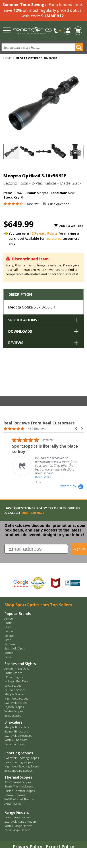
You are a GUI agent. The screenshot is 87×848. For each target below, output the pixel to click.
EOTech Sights (13, 677)
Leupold (9, 631)
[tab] (43, 301)
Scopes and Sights (20, 663)
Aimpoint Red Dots (16, 669)
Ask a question (58, 204)
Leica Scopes (12, 686)
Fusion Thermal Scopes (19, 791)
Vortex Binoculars (15, 740)
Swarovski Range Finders (20, 822)
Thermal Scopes (18, 777)
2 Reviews (32, 204)
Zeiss (7, 657)
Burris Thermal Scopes (19, 786)
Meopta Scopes (14, 694)
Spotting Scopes (18, 753)
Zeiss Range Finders (17, 830)
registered (54, 238)
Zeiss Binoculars (14, 744)
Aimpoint (10, 619)
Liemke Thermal (14, 795)
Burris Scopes (13, 673)
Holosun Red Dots (16, 681)
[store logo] (32, 30)
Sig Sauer (10, 644)
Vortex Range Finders (18, 826)
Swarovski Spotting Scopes (21, 758)
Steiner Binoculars (16, 731)
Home (7, 58)
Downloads (20, 331)
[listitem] (50, 460)
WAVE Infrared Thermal (19, 799)
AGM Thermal (13, 803)
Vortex (8, 653)
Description (20, 294)
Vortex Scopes (13, 711)
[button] (67, 30)
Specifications (22, 320)
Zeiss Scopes (12, 716)
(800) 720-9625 (33, 512)
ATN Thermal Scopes (17, 782)
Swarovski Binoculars (18, 736)
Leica (7, 627)
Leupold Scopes (14, 690)
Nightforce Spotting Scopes (22, 766)
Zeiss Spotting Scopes (18, 771)
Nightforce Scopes (16, 698)
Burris (8, 623)
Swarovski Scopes (15, 703)
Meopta (9, 636)
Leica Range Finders (17, 817)
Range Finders (16, 812)
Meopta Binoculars (16, 727)
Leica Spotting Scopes (18, 762)
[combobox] (40, 47)
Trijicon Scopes (14, 707)
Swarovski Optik (14, 648)
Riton (7, 640)
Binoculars (13, 722)
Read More (48, 477)
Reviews (15, 342)
